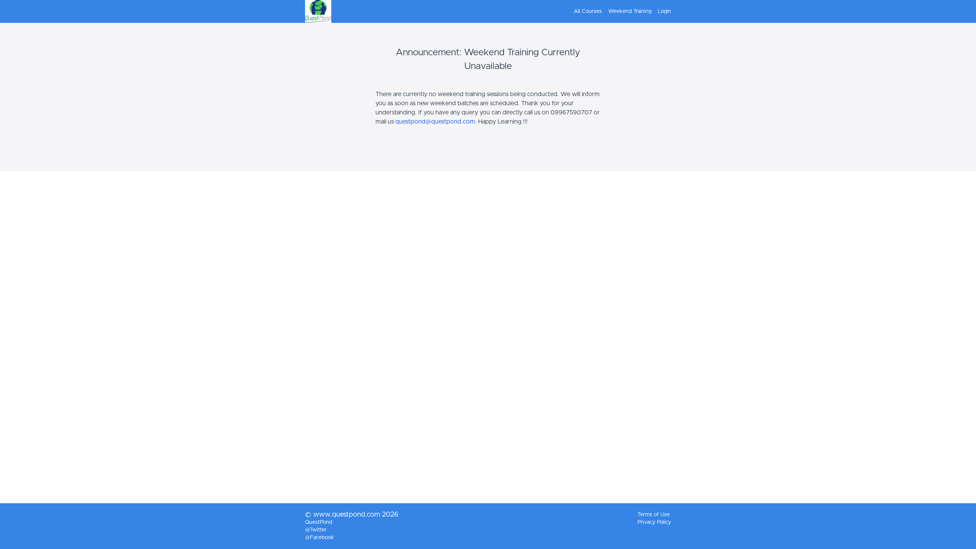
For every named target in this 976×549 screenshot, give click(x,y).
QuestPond (318, 522)
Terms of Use (653, 514)
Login (664, 11)
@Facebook (319, 537)
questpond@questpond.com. (436, 122)
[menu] (619, 11)
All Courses (588, 11)
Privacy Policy (654, 522)
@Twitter (316, 530)
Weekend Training (630, 11)
